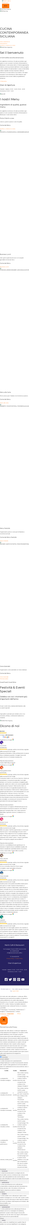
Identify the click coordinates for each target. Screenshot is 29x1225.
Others (18, 1011)
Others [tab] (2, 1218)
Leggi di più (10, 1013)
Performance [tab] (3, 1180)
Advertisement (10, 1011)
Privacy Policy (10, 958)
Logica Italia (15, 991)
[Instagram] (14, 980)
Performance (20, 1009)
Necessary (4, 1009)
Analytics (2, 1011)
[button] (7, 45)
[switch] (0, 1170)
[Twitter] (10, 980)
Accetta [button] (6, 1015)
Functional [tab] (3, 1169)
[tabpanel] (14, 1114)
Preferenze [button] (3, 1013)
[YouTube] (22, 980)
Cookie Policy (19, 958)
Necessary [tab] (3, 1055)
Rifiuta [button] (19, 1013)
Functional (12, 1009)
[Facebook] (6, 980)
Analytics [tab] (2, 1192)
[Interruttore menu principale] (5, 6)
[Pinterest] (18, 980)
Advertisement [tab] (4, 1205)
